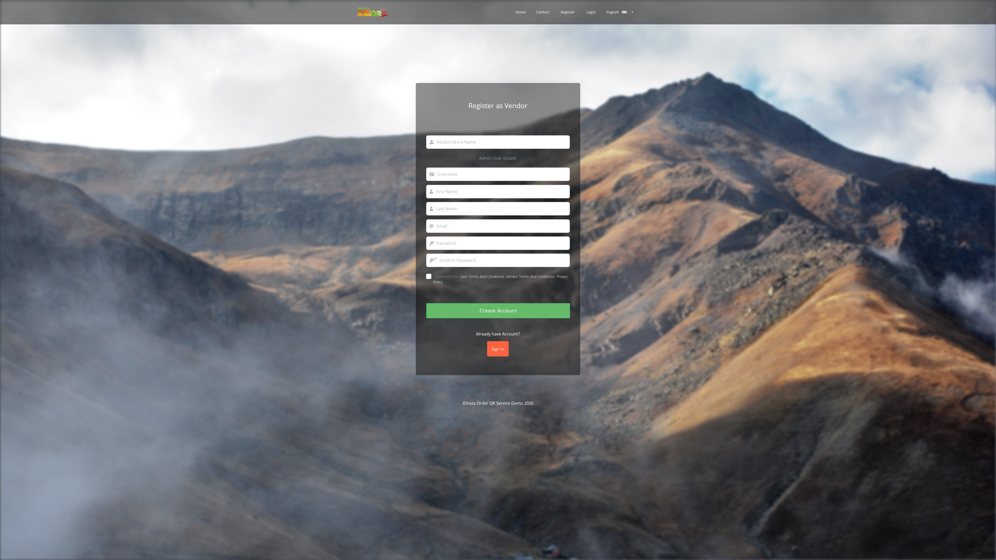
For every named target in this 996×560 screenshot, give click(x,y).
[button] (620, 12)
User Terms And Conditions (482, 276)
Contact (542, 12)
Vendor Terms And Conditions (530, 276)
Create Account (498, 310)
